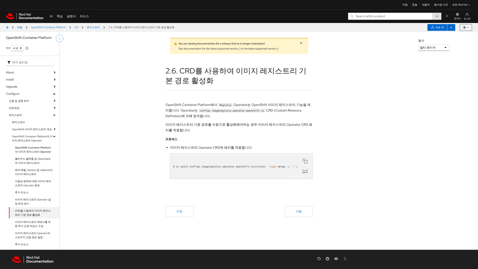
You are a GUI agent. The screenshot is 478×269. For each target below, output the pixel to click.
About (10, 72)
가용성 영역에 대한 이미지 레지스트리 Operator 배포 (33, 183)
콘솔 (414, 4)
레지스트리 (93, 27)
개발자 (426, 4)
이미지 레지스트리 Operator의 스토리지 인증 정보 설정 (32, 235)
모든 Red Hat (459, 4)
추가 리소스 (22, 192)
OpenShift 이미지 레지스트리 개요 (32, 129)
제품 (19, 27)
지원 (405, 4)
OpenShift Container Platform (48, 27)
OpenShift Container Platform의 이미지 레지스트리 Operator (32, 138)
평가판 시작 (441, 4)
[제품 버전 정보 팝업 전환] (27, 48)
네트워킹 (14, 108)
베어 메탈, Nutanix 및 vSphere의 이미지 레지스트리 (33, 172)
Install (10, 79)
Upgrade (11, 87)
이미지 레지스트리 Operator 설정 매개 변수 (33, 201)
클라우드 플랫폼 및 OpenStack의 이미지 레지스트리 (33, 161)
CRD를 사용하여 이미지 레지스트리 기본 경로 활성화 (33, 213)
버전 (8, 48)
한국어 (457, 18)
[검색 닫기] (447, 16)
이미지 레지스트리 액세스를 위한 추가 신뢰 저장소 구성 (33, 224)
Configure (12, 94)
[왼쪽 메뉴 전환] (59, 38)
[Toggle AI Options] (451, 27)
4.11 (76, 27)
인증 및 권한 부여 (19, 101)
